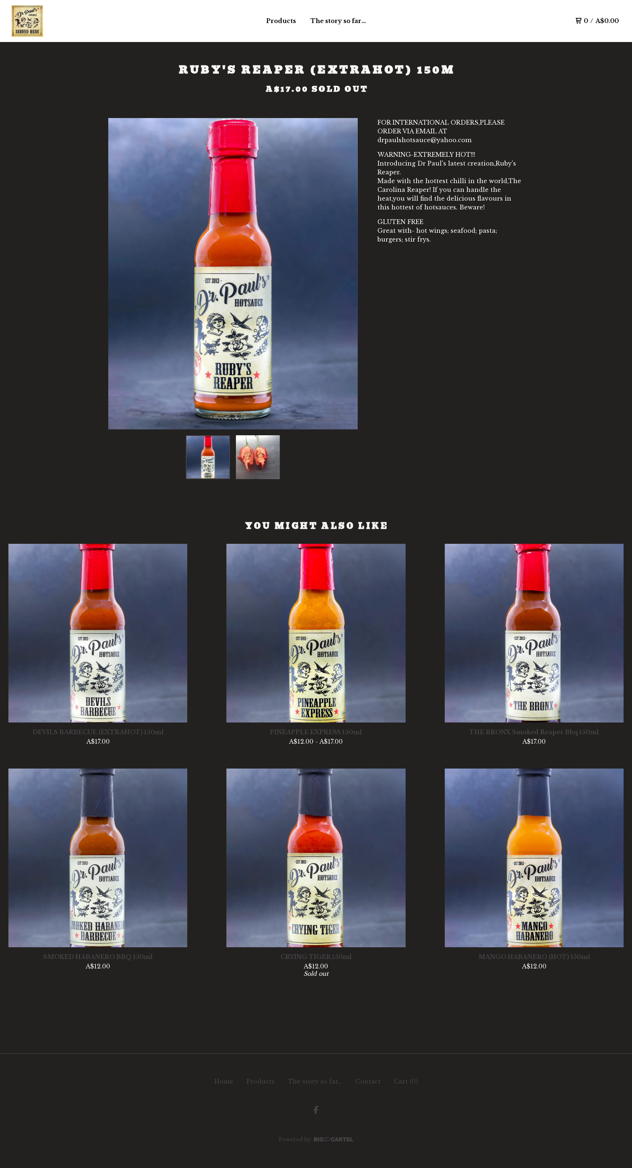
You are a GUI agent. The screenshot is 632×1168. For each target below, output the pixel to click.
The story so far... (338, 20)
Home (223, 1081)
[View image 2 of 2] (258, 457)
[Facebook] (316, 1109)
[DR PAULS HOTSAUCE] (27, 21)
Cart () (406, 1081)
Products (281, 20)
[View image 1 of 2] (208, 457)
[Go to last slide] (118, 273)
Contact (368, 1081)
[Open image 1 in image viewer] (233, 273)
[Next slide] (347, 273)
